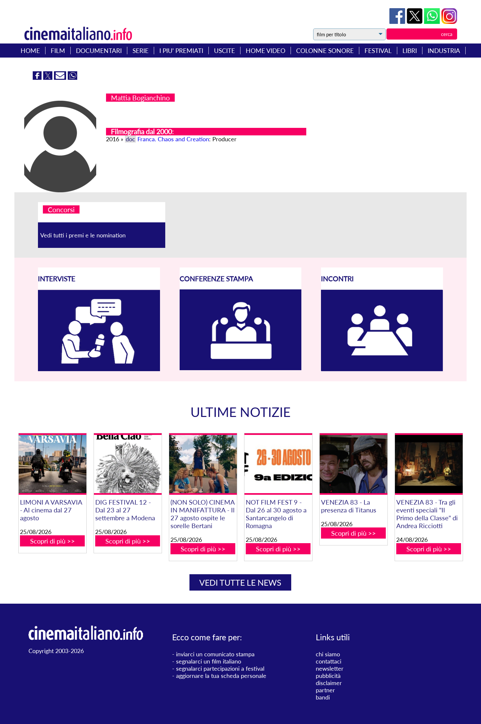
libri (409, 50)
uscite (224, 50)
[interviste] (99, 368)
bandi (323, 697)
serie (141, 50)
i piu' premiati (181, 50)
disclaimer (329, 682)
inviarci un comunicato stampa (215, 654)
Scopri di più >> (52, 541)
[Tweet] (415, 21)
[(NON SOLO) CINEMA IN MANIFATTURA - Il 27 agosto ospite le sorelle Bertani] (203, 464)
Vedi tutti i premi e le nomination (83, 235)
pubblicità (328, 675)
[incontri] (382, 369)
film (58, 50)
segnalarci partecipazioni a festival (220, 668)
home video (265, 50)
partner (325, 690)
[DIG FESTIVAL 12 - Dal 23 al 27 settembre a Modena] (128, 464)
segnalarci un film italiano (208, 661)
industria (444, 50)
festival (378, 50)
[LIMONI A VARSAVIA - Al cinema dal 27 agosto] (52, 464)
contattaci (328, 661)
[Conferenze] (241, 367)
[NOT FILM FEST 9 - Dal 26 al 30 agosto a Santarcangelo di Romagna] (278, 464)
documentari (99, 50)
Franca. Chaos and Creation (173, 139)
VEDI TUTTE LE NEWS (240, 582)
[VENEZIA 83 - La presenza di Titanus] (353, 464)
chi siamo (328, 654)
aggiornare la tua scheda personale (221, 675)
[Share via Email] (61, 77)
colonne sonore (325, 50)
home (30, 50)
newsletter (330, 668)
